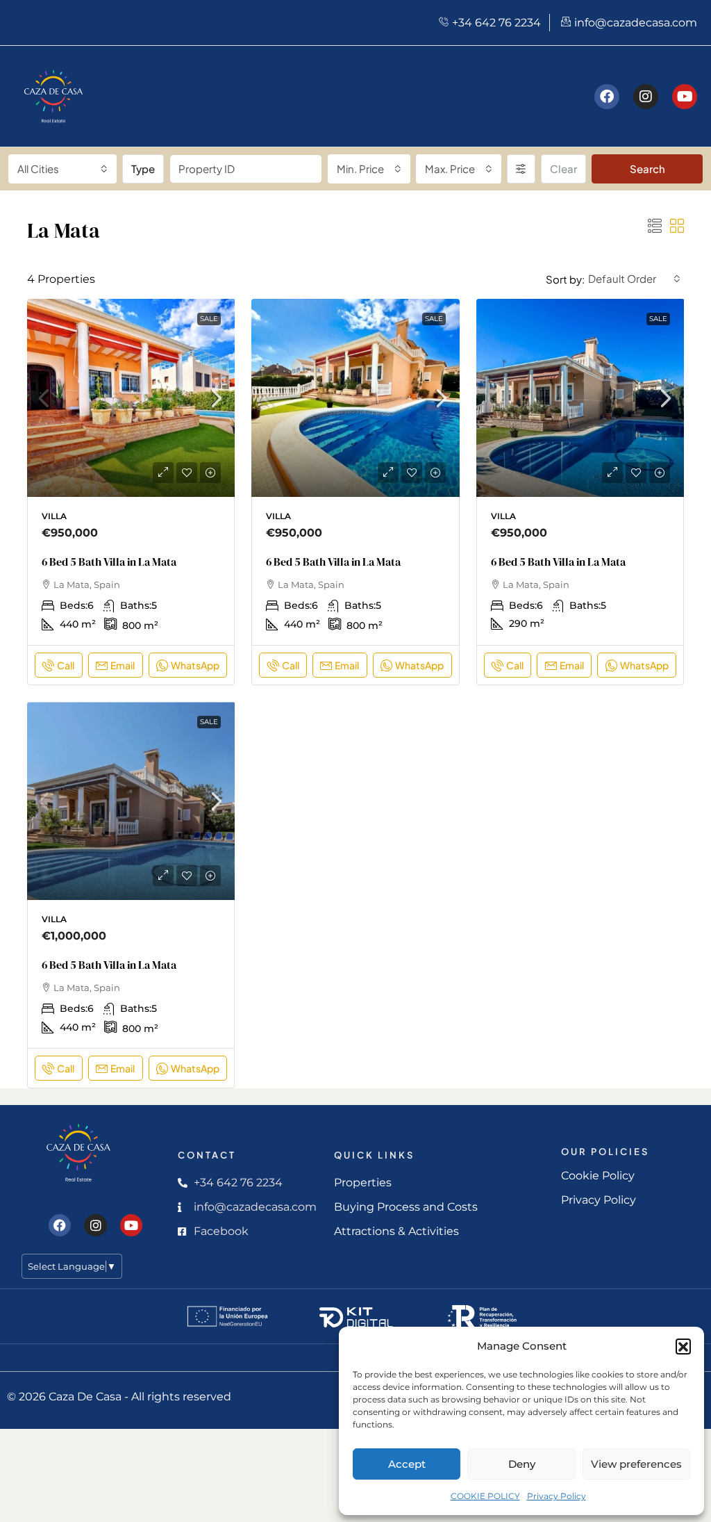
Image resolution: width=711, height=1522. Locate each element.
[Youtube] (684, 96)
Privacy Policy (556, 1496)
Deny (521, 1464)
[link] (131, 403)
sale (209, 318)
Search (647, 168)
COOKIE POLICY (485, 1496)
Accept (407, 1464)
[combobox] (62, 168)
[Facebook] (606, 96)
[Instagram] (645, 96)
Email (122, 665)
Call (65, 665)
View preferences (636, 1464)
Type (143, 168)
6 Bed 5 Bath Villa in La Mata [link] (109, 561)
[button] (683, 1346)
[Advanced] (521, 168)
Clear (563, 168)
